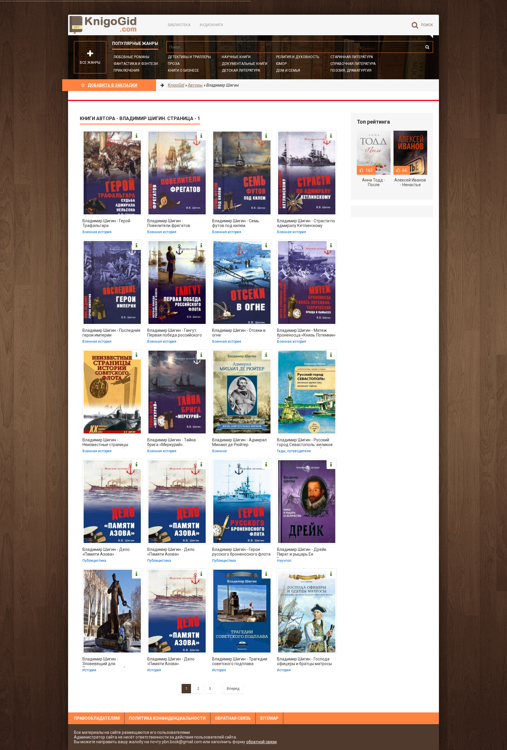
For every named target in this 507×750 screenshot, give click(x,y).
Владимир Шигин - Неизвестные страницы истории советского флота (108, 443)
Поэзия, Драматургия (350, 70)
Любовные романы (131, 57)
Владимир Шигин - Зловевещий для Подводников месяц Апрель (110, 662)
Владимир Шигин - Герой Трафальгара (106, 223)
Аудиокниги (211, 25)
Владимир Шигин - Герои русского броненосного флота (241, 551)
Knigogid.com (112, 25)
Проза (174, 64)
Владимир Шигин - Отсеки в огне (239, 332)
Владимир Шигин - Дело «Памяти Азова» (106, 551)
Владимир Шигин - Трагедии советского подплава (239, 661)
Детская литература (241, 70)
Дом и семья (288, 70)
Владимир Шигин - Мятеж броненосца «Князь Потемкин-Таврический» (306, 333)
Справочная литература (353, 64)
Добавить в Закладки (112, 85)
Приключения (126, 70)
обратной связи (261, 741)
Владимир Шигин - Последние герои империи (111, 332)
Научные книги (236, 57)
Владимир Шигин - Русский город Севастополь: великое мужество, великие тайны (305, 443)
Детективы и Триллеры (189, 57)
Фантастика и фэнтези (136, 64)
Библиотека (179, 25)
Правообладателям (97, 718)
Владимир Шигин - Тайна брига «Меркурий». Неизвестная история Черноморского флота (171, 443)
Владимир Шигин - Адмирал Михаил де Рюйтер (239, 442)
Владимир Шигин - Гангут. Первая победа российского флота (174, 333)
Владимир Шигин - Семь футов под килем (235, 223)
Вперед (233, 689)
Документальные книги (244, 64)
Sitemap (269, 718)
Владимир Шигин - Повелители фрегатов (168, 223)
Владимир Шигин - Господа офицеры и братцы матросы (304, 661)
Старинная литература (351, 57)
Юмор (281, 64)
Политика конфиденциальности (167, 718)
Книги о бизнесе (183, 70)
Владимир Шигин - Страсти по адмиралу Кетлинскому (306, 223)
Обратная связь (233, 718)
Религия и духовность (297, 57)
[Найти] (427, 47)
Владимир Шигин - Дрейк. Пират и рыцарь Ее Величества (302, 552)
